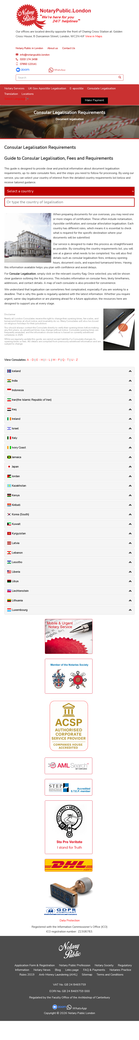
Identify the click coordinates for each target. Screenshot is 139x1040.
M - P (56, 360)
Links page (72, 970)
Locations (28, 94)
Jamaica (16, 457)
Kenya (15, 495)
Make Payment (94, 100)
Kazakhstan (18, 486)
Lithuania (17, 600)
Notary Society (104, 965)
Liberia (15, 572)
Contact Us (68, 48)
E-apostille (77, 88)
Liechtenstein (20, 591)
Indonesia (17, 390)
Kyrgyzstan (18, 533)
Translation (11, 94)
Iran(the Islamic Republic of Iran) (31, 400)
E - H (39, 360)
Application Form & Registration (34, 965)
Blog (58, 970)
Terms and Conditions (110, 975)
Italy (14, 438)
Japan (15, 467)
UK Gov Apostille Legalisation (47, 88)
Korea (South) (20, 514)
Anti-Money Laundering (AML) (58, 975)
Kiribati (15, 505)
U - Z (74, 360)
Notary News (41, 970)
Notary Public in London (29, 48)
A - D (30, 360)
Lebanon (17, 553)
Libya (14, 581)
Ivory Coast (18, 448)
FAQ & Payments (94, 970)
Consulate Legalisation (101, 88)
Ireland (15, 419)
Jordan (15, 476)
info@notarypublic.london (35, 54)
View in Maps (93, 36)
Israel (15, 428)
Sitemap (87, 975)
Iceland (16, 371)
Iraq (13, 409)
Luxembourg (19, 610)
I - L (47, 360)
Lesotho (16, 562)
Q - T (65, 360)
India (14, 381)
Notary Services (14, 88)
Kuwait (15, 524)
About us (52, 48)
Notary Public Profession (74, 965)
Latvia (15, 543)
